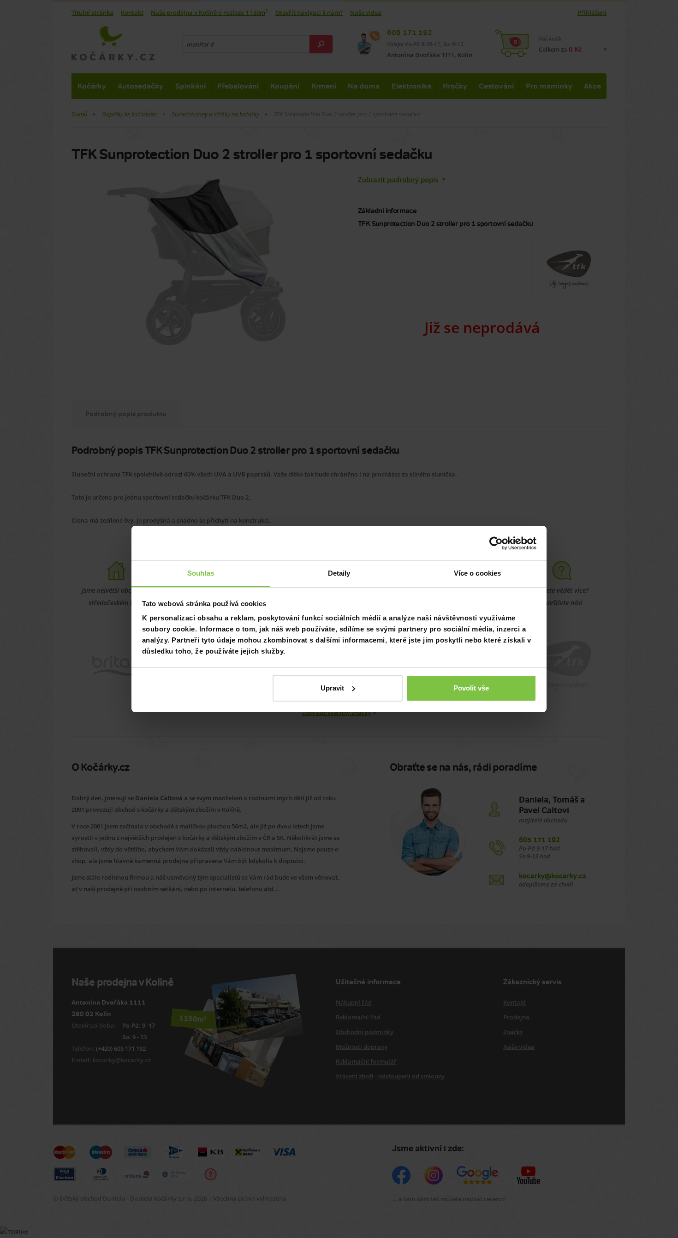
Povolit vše (471, 688)
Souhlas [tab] (200, 573)
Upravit (332, 688)
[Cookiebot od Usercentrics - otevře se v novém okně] (496, 543)
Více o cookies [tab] (477, 573)
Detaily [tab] (339, 573)
